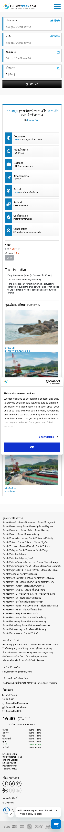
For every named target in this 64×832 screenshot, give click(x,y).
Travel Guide (25, 652)
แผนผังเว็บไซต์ (28, 660)
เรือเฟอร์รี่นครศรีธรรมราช (14, 538)
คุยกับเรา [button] (10, 699)
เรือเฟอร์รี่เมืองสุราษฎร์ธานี (14, 629)
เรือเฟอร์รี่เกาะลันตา (11, 605)
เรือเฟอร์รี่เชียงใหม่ (11, 625)
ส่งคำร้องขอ (11, 695)
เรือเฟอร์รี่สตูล (41, 550)
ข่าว (32, 648)
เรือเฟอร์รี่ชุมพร (45, 526)
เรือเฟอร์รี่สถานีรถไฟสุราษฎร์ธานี (17, 558)
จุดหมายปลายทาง (20, 644)
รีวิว (49, 648)
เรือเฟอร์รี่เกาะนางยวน (12, 590)
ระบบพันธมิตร (9, 683)
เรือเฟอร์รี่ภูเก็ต (40, 542)
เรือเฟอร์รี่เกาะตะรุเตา (12, 586)
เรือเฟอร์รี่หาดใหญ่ (49, 570)
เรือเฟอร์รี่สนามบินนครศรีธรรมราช (18, 562)
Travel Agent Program (46, 683)
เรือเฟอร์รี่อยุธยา (10, 574)
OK (32, 447)
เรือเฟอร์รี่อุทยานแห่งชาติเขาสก (17, 578)
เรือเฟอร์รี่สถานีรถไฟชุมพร (14, 554)
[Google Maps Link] (5, 790)
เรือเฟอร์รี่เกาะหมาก (11, 609)
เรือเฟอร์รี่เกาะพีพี (47, 594)
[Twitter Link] (12, 783)
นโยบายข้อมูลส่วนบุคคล (36, 656)
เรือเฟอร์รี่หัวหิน (32, 570)
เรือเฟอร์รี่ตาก (8, 534)
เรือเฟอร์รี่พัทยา (25, 542)
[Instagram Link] (18, 783)
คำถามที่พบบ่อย (9, 652)
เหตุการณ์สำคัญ (20, 648)
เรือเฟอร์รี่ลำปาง (43, 546)
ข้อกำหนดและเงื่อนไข (12, 656)
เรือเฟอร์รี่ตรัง (26, 530)
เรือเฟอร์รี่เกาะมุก (10, 598)
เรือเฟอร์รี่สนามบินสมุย (47, 562)
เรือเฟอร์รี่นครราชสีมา (27, 534)
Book (9, 258)
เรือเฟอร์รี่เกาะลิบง (31, 605)
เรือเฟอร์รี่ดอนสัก (10, 530)
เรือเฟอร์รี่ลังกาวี (26, 546)
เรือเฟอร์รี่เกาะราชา (34, 602)
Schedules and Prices (41, 644)
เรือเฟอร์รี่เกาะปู (9, 594)
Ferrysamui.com (10, 671)
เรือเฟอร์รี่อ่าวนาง (28, 574)
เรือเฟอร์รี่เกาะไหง (36, 617)
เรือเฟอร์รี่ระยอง (9, 546)
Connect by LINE (13, 711)
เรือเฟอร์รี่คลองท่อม (11, 526)
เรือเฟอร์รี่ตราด (41, 530)
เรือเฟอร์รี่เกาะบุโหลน (35, 590)
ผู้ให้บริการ (40, 648)
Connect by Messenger (17, 703)
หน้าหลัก (6, 644)
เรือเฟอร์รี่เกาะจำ (28, 582)
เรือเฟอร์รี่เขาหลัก (10, 621)
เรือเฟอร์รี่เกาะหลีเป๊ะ (32, 609)
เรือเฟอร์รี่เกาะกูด (10, 582)
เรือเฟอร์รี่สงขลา (26, 550)
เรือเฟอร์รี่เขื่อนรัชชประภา (33, 621)
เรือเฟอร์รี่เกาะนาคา (33, 586)
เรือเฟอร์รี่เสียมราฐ (37, 629)
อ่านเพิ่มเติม (10, 491)
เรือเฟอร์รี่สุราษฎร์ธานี (12, 570)
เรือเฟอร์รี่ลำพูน (9, 550)
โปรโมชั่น (7, 648)
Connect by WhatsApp (16, 707)
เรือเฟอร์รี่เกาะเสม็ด (29, 613)
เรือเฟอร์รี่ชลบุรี (29, 526)
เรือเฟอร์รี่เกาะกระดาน (43, 578)
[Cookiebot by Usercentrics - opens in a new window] (46, 382)
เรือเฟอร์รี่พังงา (9, 542)
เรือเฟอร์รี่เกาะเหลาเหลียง (14, 617)
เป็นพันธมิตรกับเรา (26, 683)
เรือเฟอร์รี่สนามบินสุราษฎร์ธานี (16, 566)
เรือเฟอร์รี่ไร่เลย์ (31, 633)
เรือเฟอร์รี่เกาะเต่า (10, 613)
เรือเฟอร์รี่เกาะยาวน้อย (30, 598)
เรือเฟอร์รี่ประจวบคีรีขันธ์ (40, 538)
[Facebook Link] (5, 783)
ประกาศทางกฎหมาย (42, 652)
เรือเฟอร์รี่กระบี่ (9, 522)
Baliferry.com (25, 671)
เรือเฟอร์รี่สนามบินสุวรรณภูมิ (46, 566)
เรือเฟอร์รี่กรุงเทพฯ (26, 522)
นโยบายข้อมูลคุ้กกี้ (11, 660)
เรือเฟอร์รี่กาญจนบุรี (46, 522)
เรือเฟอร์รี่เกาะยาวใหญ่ (12, 602)
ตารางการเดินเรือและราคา (17, 351)
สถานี (55, 644)
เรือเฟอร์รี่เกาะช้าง (45, 582)
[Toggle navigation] (58, 5)
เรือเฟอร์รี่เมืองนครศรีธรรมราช (35, 625)
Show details (46, 436)
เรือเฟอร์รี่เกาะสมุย (49, 605)
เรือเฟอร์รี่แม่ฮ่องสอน (12, 633)
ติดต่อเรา (41, 660)
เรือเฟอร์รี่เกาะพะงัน (28, 594)
